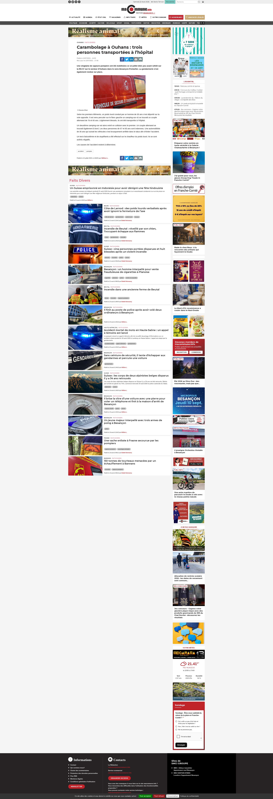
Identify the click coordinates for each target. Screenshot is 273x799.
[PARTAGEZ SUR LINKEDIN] (131, 59)
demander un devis (119, 778)
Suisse (72, 185)
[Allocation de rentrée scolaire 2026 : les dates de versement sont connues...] (189, 562)
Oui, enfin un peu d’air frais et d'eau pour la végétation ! (188, 722)
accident (81, 151)
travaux (137, 217)
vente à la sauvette (131, 278)
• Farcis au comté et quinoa (187, 86)
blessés (107, 257)
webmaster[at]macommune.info (119, 792)
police (121, 257)
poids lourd (129, 217)
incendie (123, 237)
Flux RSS (73, 776)
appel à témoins (121, 343)
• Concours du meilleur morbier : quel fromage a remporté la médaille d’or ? (188, 92)
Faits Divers (90, 42)
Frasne (106, 438)
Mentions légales (76, 779)
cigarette (107, 278)
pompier (89, 151)
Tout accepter (145, 796)
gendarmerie (119, 217)
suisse (81, 196)
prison (123, 408)
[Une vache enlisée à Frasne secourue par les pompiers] (85, 445)
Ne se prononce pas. (185, 729)
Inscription (182, 352)
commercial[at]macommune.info (119, 773)
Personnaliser (172, 796)
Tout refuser (159, 796)
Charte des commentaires (79, 770)
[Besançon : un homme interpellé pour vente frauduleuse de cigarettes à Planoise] (85, 274)
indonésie (74, 196)
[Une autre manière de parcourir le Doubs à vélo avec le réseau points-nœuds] (189, 479)
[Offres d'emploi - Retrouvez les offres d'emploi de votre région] (189, 193)
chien (106, 237)
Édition (139, 13)
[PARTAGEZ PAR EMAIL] (136, 59)
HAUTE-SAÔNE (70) (110, 327)
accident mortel (109, 343)
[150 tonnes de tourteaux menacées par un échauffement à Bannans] (85, 466)
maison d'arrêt (109, 408)
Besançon (108, 267)
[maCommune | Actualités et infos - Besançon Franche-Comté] (136, 9)
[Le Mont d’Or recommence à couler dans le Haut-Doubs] (189, 295)
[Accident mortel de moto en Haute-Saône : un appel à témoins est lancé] (85, 335)
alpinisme (108, 387)
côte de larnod (109, 217)
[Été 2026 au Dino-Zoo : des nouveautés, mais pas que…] (189, 368)
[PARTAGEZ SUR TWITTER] (127, 59)
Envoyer (181, 745)
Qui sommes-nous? (77, 768)
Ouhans (80, 42)
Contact (73, 765)
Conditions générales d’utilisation (82, 781)
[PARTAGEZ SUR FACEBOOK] (122, 59)
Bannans (107, 458)
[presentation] (174, 539)
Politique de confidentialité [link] (189, 796)
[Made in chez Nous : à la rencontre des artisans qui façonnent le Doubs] (189, 234)
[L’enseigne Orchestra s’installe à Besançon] (189, 437)
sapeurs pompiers (123, 298)
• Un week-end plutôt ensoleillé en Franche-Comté (188, 104)
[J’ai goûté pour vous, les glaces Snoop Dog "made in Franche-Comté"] (189, 162)
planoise (115, 278)
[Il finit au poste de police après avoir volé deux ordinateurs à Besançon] (85, 315)
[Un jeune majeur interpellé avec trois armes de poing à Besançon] (85, 425)
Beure (106, 206)
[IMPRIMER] (140, 59)
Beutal (107, 226)
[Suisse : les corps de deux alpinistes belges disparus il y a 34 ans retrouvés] (85, 380)
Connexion (196, 352)
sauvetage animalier (124, 449)
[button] (199, 2)
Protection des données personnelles (84, 773)
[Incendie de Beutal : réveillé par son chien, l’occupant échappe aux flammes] (85, 233)
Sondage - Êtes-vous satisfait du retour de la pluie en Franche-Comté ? (188, 715)
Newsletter (76, 786)
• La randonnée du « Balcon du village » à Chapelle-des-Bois (188, 99)
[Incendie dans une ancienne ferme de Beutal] (85, 294)
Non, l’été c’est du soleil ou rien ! (189, 726)
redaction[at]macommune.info (119, 767)
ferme (106, 298)
